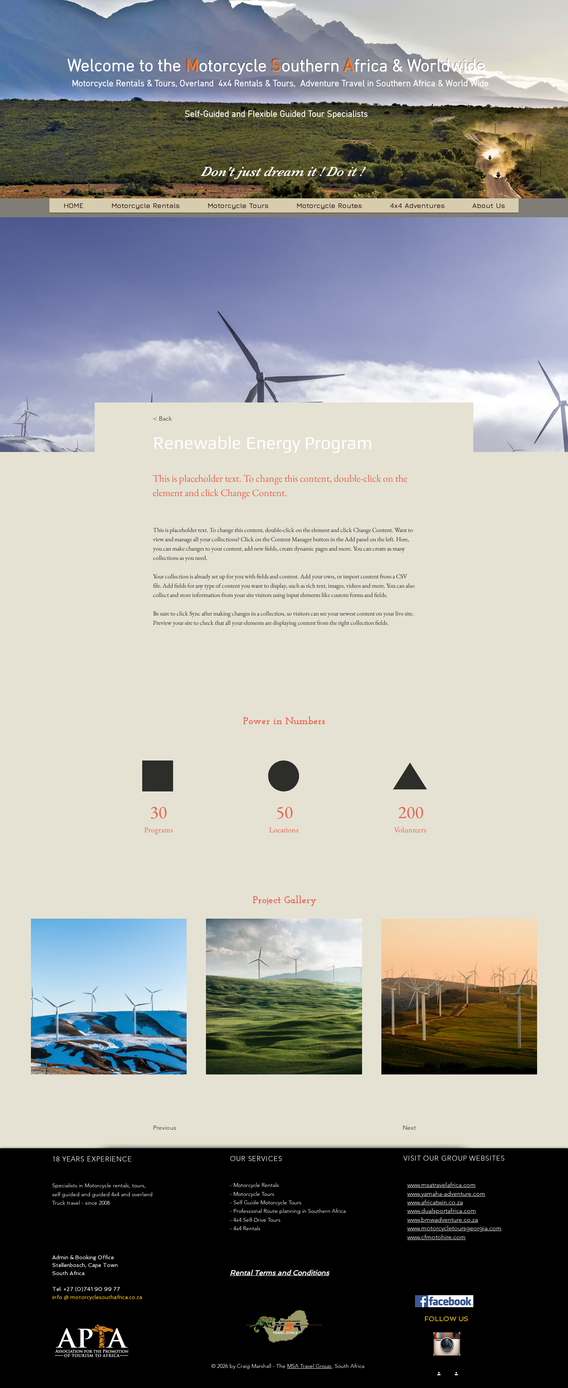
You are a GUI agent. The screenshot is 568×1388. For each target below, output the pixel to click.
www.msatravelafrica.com (441, 1184)
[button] (178, 419)
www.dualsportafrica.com (441, 1210)
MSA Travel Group (309, 1365)
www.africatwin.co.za (435, 1202)
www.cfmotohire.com (436, 1237)
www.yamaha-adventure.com (446, 1193)
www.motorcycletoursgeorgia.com (454, 1228)
